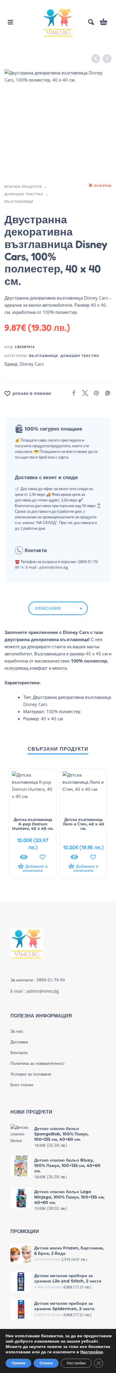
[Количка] (103, 22)
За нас (16, 1031)
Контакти (19, 1052)
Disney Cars (32, 364)
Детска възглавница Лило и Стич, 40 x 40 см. (83, 824)
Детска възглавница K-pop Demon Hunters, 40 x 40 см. (33, 824)
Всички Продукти (23, 186)
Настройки (91, 1352)
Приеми (18, 1363)
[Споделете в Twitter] (83, 393)
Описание (48, 608)
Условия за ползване (30, 1074)
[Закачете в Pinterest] (94, 393)
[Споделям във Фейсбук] (72, 393)
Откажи (46, 1363)
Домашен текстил (23, 194)
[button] (10, 22)
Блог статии (21, 1084)
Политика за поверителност (37, 1063)
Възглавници (18, 201)
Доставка (19, 1042)
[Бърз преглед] (24, 857)
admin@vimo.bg (42, 991)
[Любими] (43, 857)
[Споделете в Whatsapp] (106, 393)
